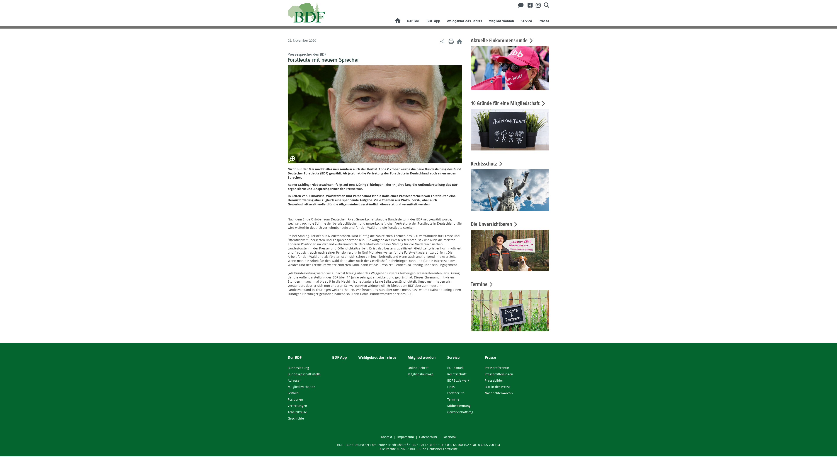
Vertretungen (297, 406)
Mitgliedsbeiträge (420, 374)
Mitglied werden (501, 21)
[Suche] (545, 5)
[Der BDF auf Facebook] (528, 5)
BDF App (433, 21)
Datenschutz (428, 437)
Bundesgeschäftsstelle (304, 374)
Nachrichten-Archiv (499, 393)
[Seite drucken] (450, 41)
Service (526, 21)
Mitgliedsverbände (301, 387)
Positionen (295, 399)
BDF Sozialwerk (458, 380)
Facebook (449, 437)
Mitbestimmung (459, 406)
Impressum (405, 437)
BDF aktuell (455, 368)
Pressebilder (494, 380)
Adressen (294, 380)
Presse (544, 21)
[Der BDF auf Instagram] (536, 5)
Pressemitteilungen (499, 374)
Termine (453, 399)
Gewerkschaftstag (460, 412)
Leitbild (293, 393)
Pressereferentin (497, 368)
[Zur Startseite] (459, 41)
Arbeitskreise (297, 412)
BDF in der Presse (497, 387)
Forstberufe (455, 393)
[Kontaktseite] (519, 5)
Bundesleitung (298, 368)
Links (451, 387)
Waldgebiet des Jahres (464, 21)
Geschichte (296, 418)
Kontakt (386, 437)
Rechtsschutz (457, 374)
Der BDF (413, 21)
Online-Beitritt (418, 368)
